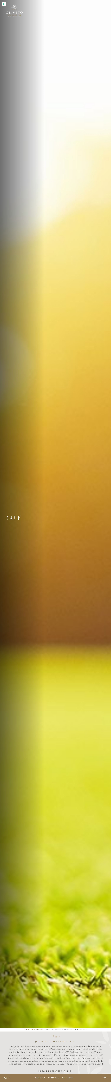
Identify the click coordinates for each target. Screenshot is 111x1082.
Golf (85, 1030)
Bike (52, 1030)
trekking (46, 1030)
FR (104, 1078)
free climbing (76, 1030)
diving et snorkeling (63, 1030)
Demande (53, 1078)
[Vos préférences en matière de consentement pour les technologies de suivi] (4, 4)
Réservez (39, 1078)
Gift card (67, 1078)
